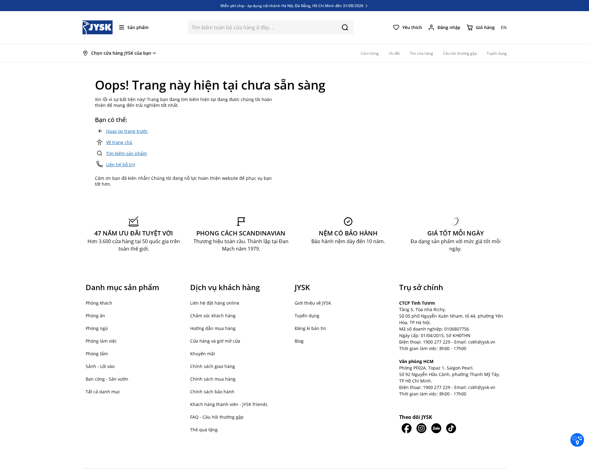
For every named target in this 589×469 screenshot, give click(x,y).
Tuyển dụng (307, 316)
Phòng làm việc (101, 341)
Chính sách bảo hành (212, 392)
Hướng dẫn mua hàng (213, 328)
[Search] (344, 27)
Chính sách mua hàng (213, 379)
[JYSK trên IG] (421, 428)
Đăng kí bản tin (310, 328)
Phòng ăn (95, 316)
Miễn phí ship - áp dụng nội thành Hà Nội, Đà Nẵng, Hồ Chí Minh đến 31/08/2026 (292, 5)
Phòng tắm (97, 354)
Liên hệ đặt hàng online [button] (214, 303)
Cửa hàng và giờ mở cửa (215, 341)
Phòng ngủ (97, 328)
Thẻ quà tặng (204, 430)
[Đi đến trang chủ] (98, 27)
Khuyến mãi (202, 354)
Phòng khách (99, 303)
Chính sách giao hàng (212, 366)
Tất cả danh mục (103, 392)
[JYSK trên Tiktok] (451, 428)
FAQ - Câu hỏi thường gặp (217, 417)
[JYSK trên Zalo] (436, 428)
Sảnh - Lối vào (100, 366)
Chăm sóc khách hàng (213, 316)
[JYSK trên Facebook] (406, 428)
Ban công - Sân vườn (107, 379)
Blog (299, 341)
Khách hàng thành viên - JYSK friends (228, 404)
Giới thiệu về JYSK (313, 303)
